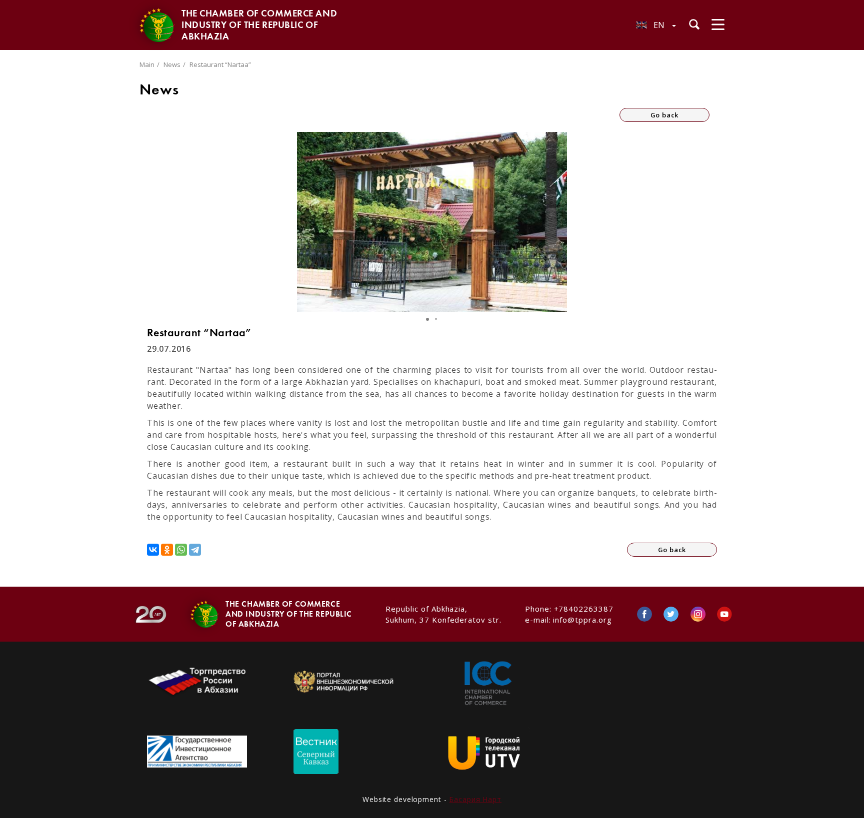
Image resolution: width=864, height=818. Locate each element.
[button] (558, 222)
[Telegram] (195, 550)
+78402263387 (584, 609)
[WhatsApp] (181, 550)
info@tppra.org (582, 620)
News (172, 64)
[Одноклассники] (167, 550)
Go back (664, 114)
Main (147, 64)
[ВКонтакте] (153, 550)
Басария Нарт (475, 799)
